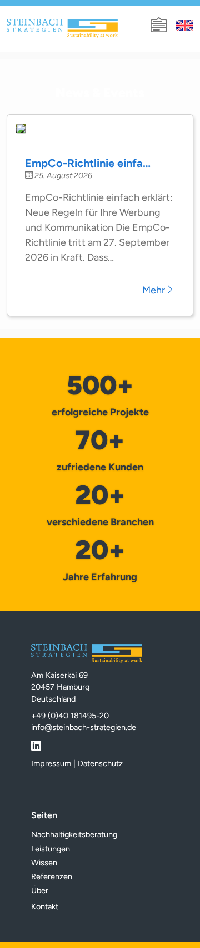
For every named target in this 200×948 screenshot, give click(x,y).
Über (39, 890)
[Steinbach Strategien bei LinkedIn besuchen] (36, 744)
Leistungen (50, 849)
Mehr (153, 290)
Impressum (51, 763)
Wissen (44, 863)
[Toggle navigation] (159, 25)
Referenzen (51, 876)
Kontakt (44, 906)
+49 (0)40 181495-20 (70, 716)
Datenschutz (100, 763)
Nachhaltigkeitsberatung (74, 834)
